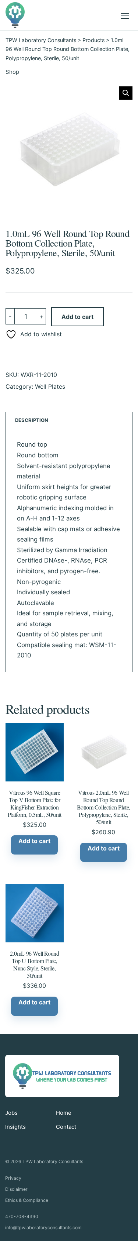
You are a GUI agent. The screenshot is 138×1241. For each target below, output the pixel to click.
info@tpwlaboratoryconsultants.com (43, 1227)
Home (63, 1112)
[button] (125, 93)
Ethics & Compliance (26, 1200)
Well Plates (50, 386)
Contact (66, 1126)
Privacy (13, 1178)
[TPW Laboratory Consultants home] (15, 15)
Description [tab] (31, 420)
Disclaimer (16, 1189)
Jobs (11, 1112)
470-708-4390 (21, 1216)
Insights (15, 1126)
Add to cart (77, 316)
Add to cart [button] (34, 841)
